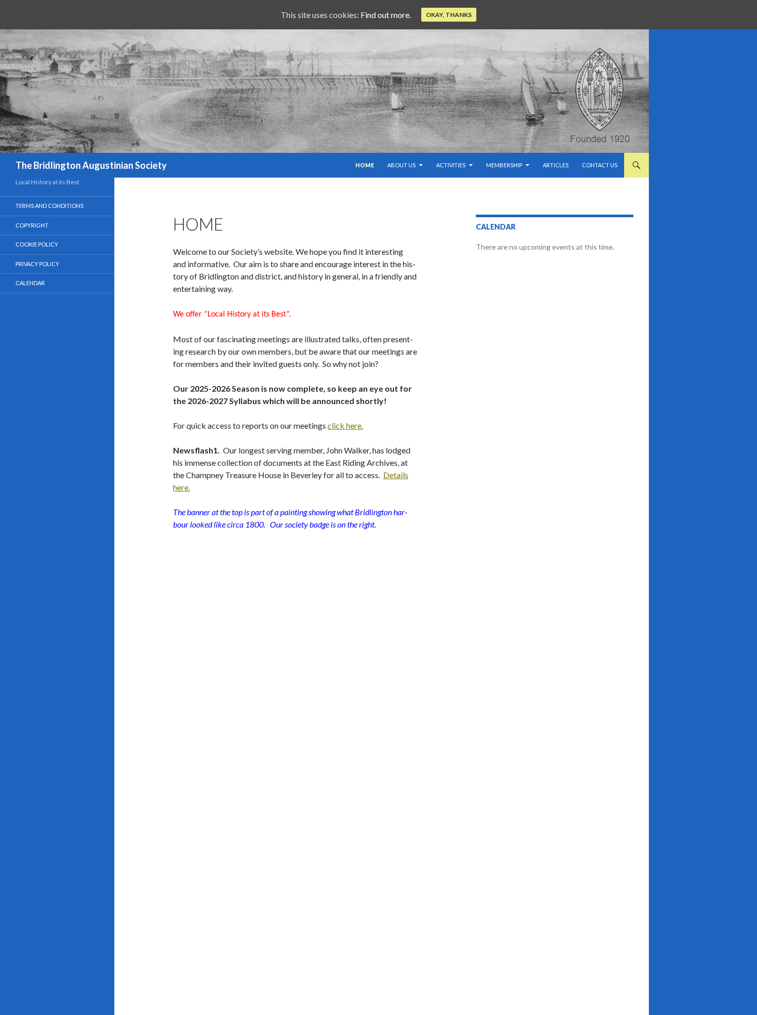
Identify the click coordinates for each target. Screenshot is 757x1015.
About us (401, 165)
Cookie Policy (36, 244)
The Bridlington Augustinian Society (91, 165)
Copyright (31, 225)
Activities (451, 165)
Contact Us (599, 165)
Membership (504, 165)
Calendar (30, 282)
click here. (345, 425)
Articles (556, 165)
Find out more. (385, 15)
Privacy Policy (37, 263)
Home (364, 165)
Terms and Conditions (49, 205)
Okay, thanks (449, 15)
